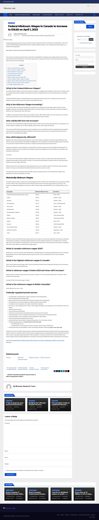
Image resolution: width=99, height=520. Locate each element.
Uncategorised (78, 490)
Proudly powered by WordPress (9, 516)
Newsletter (93, 514)
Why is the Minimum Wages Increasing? (16, 70)
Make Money (36, 14)
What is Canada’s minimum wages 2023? (16, 77)
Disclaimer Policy (74, 514)
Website (7, 464)
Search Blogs (79, 22)
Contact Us (79, 14)
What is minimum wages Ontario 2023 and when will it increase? (21, 80)
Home (10, 14)
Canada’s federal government (13, 43)
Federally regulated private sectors (15, 84)
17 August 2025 (34, 496)
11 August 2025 (57, 496)
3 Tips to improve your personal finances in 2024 (14, 404)
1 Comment (65, 498)
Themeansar (26, 516)
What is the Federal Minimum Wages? (16, 68)
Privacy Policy (59, 14)
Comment (7, 423)
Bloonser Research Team (21, 34)
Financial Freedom (9, 490)
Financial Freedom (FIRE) (22, 14)
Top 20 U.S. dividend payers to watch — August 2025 (60, 494)
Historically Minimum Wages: (14, 75)
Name (6, 451)
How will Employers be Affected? (14, 73)
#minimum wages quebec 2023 (46, 35)
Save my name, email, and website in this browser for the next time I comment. (25, 470)
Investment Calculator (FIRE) (84, 514)
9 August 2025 (79, 496)
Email (6, 457)
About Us (70, 14)
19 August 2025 (11, 496)
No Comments (19, 498)
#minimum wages (34, 35)
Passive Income (47, 14)
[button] (92, 14)
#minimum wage (26, 35)
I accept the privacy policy (86, 43)
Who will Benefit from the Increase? (15, 71)
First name (77, 55)
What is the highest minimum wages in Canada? (18, 79)
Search (90, 26)
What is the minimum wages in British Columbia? (18, 82)
